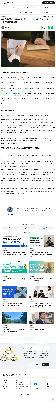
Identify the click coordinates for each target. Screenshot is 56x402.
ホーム (3, 12)
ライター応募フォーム (20, 384)
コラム (4, 384)
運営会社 (17, 380)
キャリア (9, 12)
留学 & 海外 (5, 382)
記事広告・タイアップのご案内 (22, 386)
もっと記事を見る (28, 338)
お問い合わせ (18, 388)
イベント (5, 386)
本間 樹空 (7, 27)
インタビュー (6, 380)
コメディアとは (19, 382)
